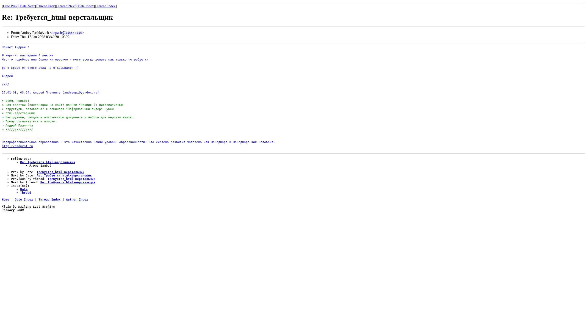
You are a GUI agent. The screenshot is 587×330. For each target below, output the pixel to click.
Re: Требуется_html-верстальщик (47, 162)
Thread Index (106, 6)
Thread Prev (46, 6)
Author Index (77, 199)
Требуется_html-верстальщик (60, 172)
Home (5, 199)
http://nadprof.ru (17, 146)
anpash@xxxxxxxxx (67, 33)
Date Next (27, 6)
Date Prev (10, 6)
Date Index (86, 6)
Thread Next (66, 6)
